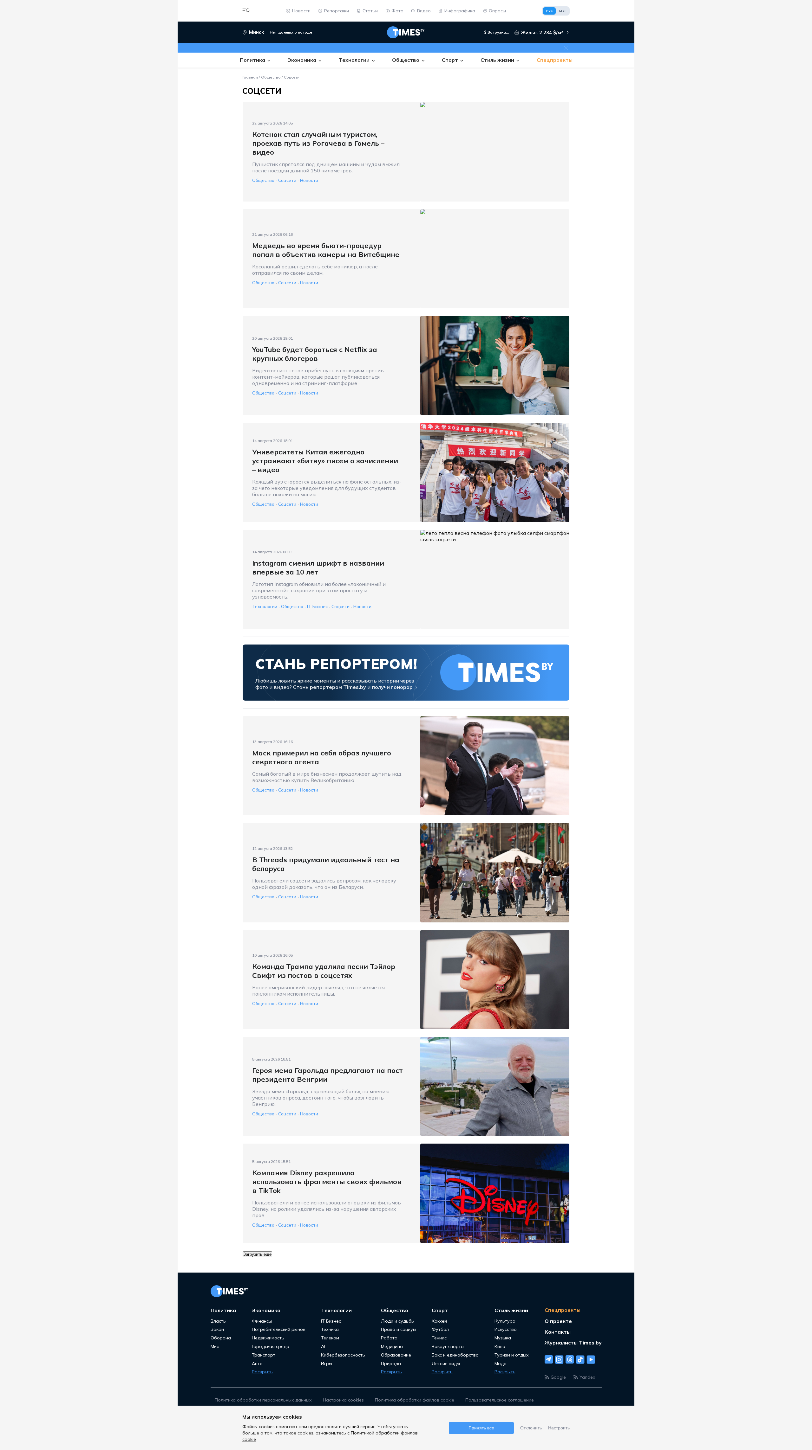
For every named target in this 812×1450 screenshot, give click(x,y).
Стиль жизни (511, 1310)
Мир (215, 1346)
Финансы (262, 1321)
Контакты (558, 1332)
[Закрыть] (566, 48)
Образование (396, 1355)
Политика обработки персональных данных (263, 1400)
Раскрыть (262, 1372)
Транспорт (263, 1355)
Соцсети (291, 77)
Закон (217, 1329)
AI (323, 1346)
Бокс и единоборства (455, 1355)
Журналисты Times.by (573, 1343)
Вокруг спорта (448, 1346)
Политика (223, 1310)
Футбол (440, 1329)
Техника (330, 1329)
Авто (257, 1363)
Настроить (559, 1427)
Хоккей (439, 1321)
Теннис (439, 1338)
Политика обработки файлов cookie (414, 1400)
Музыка (502, 1338)
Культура (504, 1321)
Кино (499, 1346)
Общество (271, 77)
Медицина (392, 1346)
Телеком (330, 1338)
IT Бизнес (317, 606)
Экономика (266, 1310)
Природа (391, 1363)
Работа (389, 1338)
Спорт (440, 1310)
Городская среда (270, 1346)
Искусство (505, 1329)
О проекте (558, 1321)
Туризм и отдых (511, 1355)
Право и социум (398, 1329)
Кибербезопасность (343, 1355)
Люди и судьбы (398, 1321)
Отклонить (531, 1427)
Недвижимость (268, 1338)
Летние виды (446, 1363)
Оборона (221, 1338)
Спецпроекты (562, 1310)
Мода (500, 1363)
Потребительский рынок (278, 1329)
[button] (246, 11)
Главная (250, 77)
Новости (309, 180)
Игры (326, 1363)
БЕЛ (562, 11)
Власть (218, 1321)
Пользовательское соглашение (499, 1400)
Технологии (264, 606)
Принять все (481, 1427)
